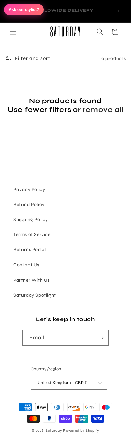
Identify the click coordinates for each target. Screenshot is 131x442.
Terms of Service (32, 234)
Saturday (54, 430)
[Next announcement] (118, 11)
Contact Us (26, 265)
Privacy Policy (29, 189)
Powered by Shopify (81, 430)
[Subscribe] (101, 338)
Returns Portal (29, 249)
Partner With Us (31, 280)
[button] (13, 31)
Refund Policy (29, 204)
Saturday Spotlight (34, 295)
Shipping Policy (30, 219)
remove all (103, 109)
